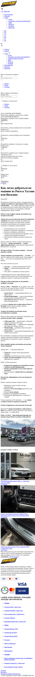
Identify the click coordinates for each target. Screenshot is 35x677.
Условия (10, 63)
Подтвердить (5, 556)
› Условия (11, 26)
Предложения (8, 14)
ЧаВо (9, 60)
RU (5, 31)
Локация (7, 16)
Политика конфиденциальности (10, 674)
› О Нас (10, 19)
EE (5, 40)
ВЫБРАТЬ (4, 120)
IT (5, 39)
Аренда (6, 51)
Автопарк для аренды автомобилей (19, 57)
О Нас (6, 18)
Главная (6, 49)
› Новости (11, 24)
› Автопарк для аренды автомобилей (19, 21)
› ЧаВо (10, 23)
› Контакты (11, 27)
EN (5, 32)
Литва (6, 85)
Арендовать (4, 181)
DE (5, 37)
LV (5, 34)
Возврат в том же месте (10, 101)
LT (5, 36)
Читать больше (14, 556)
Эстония (7, 87)
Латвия (6, 83)
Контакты (7, 68)
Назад (4, 183)
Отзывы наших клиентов (15, 58)
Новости (10, 62)
